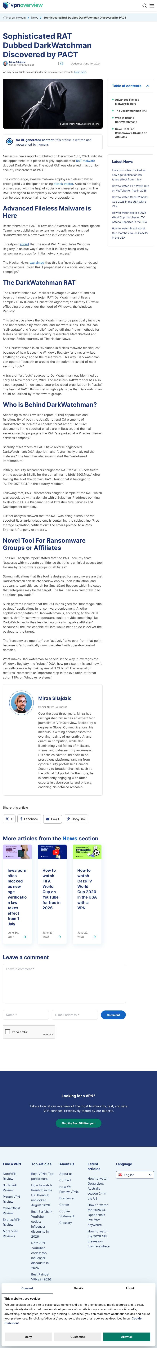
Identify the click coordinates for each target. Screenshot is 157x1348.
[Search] (144, 5)
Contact (65, 1180)
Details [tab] (78, 1288)
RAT (79, 161)
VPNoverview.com (14, 17)
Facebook (31, 819)
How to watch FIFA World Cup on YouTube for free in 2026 (52, 889)
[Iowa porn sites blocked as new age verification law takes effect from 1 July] (25, 937)
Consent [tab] (27, 1288)
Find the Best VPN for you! (79, 1123)
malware (89, 161)
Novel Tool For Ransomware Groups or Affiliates (131, 133)
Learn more (80, 72)
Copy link (79, 818)
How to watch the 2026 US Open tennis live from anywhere (98, 1215)
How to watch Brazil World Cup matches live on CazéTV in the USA (130, 233)
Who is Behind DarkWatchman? (126, 120)
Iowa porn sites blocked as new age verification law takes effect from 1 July (17, 897)
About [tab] (130, 1288)
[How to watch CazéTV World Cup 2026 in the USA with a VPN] (94, 937)
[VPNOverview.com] (23, 7)
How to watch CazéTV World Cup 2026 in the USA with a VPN (87, 889)
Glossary (65, 1223)
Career (64, 1205)
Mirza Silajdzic (17, 62)
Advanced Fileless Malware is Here (127, 101)
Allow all (126, 1336)
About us (65, 1174)
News (34, 17)
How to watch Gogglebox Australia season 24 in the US (98, 1188)
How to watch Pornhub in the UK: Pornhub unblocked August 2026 (41, 1195)
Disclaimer (66, 1198)
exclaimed (36, 262)
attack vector (63, 184)
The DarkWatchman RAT (131, 111)
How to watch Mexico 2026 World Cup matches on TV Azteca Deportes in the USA (129, 217)
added (24, 244)
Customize (77, 1336)
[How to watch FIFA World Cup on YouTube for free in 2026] (60, 937)
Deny (28, 1336)
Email (55, 819)
